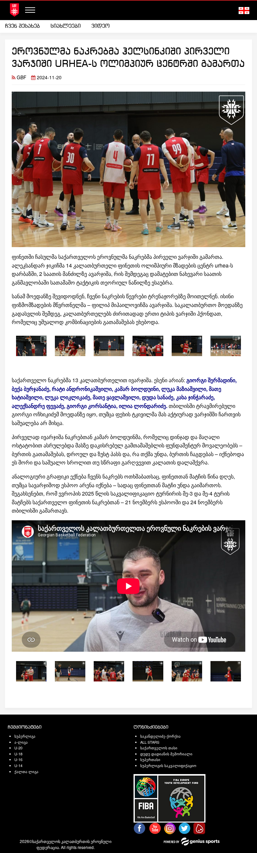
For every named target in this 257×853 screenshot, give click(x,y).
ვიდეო (100, 26)
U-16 (18, 759)
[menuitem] (25, 26)
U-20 (18, 747)
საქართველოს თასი (158, 747)
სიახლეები (66, 26)
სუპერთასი (150, 759)
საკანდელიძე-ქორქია (160, 736)
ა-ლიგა (21, 742)
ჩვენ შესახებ (22, 26)
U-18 (18, 753)
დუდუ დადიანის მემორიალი (166, 753)
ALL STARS (149, 742)
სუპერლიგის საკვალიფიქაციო (168, 765)
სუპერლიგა (24, 736)
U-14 (18, 765)
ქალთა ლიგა (26, 771)
